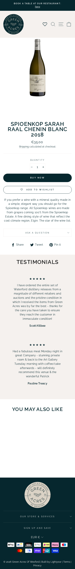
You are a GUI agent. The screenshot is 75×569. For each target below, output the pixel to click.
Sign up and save (37, 528)
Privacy (37, 565)
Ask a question (37, 233)
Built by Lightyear (51, 562)
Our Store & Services (37, 516)
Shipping (24, 146)
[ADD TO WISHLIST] (24, 422)
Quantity (37, 160)
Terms (66, 562)
